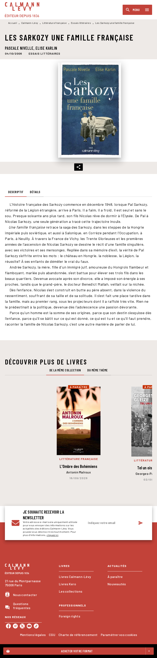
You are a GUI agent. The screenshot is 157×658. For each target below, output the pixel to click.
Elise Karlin (46, 48)
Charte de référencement (78, 635)
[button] (44, 53)
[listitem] (8, 626)
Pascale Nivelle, (20, 48)
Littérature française (54, 22)
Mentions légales (33, 635)
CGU (52, 635)
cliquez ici (52, 535)
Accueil (12, 22)
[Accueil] (22, 9)
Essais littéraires (81, 22)
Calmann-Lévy (29, 22)
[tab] (16, 192)
